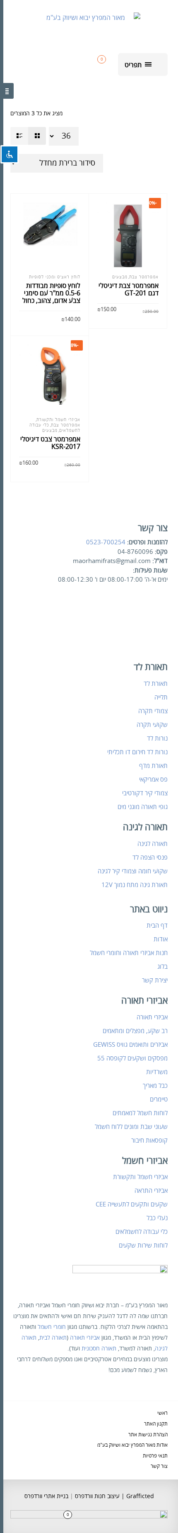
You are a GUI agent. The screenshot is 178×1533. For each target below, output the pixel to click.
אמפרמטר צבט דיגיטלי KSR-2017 (50, 443)
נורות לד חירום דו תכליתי (137, 752)
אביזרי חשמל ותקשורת (58, 419)
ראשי (162, 1413)
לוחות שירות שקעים (143, 1245)
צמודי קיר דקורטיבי (145, 793)
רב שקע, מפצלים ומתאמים (135, 1031)
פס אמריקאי (153, 779)
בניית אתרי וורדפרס (46, 1496)
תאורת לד (156, 683)
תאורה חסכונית (99, 1348)
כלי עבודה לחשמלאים (141, 1232)
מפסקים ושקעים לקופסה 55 (132, 1058)
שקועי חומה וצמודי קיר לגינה (133, 871)
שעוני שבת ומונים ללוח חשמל (131, 1127)
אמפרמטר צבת (144, 277)
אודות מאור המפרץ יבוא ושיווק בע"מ (132, 1445)
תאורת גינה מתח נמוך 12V (134, 885)
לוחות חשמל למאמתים (140, 1113)
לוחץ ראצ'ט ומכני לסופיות (54, 277)
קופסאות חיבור (149, 1140)
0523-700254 (105, 542)
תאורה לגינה (152, 844)
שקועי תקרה (152, 725)
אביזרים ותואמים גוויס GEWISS (130, 1044)
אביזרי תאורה (152, 1017)
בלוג (162, 966)
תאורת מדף (153, 766)
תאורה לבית (53, 1337)
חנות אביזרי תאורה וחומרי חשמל (129, 953)
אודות (161, 939)
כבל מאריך (155, 1085)
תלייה (161, 697)
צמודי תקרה (153, 711)
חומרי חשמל (52, 1327)
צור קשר (159, 1466)
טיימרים (159, 1099)
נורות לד (157, 738)
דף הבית (157, 925)
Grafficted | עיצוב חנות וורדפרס (113, 1496)
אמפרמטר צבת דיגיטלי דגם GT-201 (129, 289)
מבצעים (119, 277)
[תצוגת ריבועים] (37, 136)
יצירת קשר (155, 980)
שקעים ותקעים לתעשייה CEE (132, 1204)
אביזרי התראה (151, 1190)
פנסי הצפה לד (150, 857)
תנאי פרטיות (155, 1456)
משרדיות (157, 1072)
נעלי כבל (157, 1218)
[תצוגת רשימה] (19, 136)
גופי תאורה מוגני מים (143, 807)
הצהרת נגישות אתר (148, 1435)
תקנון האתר (156, 1424)
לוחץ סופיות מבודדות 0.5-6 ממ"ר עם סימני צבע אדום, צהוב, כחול (51, 293)
